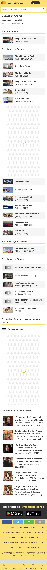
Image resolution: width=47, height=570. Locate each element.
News (5, 568)
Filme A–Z (12, 537)
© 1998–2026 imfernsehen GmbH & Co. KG (19, 528)
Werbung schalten (37, 542)
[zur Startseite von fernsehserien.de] (3, 3)
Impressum (22, 537)
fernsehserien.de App (32, 507)
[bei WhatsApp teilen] (29, 522)
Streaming (23, 568)
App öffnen (35, 3)
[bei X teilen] (18, 522)
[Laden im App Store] (33, 513)
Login (42, 568)
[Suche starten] (44, 9)
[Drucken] (40, 522)
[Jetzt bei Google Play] (14, 513)
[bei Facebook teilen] (7, 522)
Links (11, 547)
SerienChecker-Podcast (13, 532)
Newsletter (29, 532)
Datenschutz (34, 537)
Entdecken (14, 568)
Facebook (18, 547)
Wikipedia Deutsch (16, 329)
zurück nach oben (32, 547)
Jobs (26, 542)
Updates (41, 528)
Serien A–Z (39, 532)
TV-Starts (33, 568)
